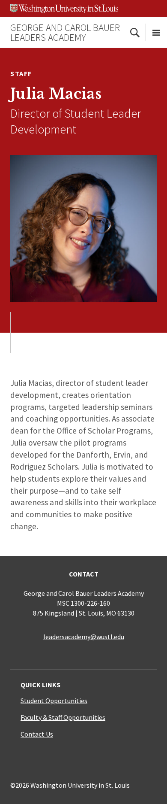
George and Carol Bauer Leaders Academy (65, 32)
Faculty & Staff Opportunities (63, 717)
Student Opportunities (54, 700)
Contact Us (37, 734)
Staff (21, 73)
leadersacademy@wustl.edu (83, 636)
